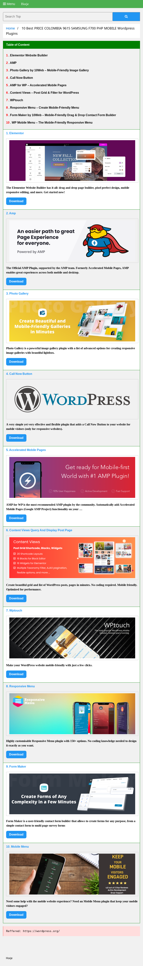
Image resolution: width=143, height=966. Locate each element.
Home (10, 28)
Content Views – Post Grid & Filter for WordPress (44, 92)
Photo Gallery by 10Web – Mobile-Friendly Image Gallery (49, 70)
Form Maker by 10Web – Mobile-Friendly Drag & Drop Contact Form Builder (62, 115)
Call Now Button (21, 77)
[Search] (126, 16)
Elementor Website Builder (28, 55)
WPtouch (16, 100)
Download (16, 201)
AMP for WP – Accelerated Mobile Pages (37, 85)
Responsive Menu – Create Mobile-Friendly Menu (44, 107)
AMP (13, 62)
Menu (10, 4)
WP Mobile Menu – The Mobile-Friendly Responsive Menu (52, 122)
